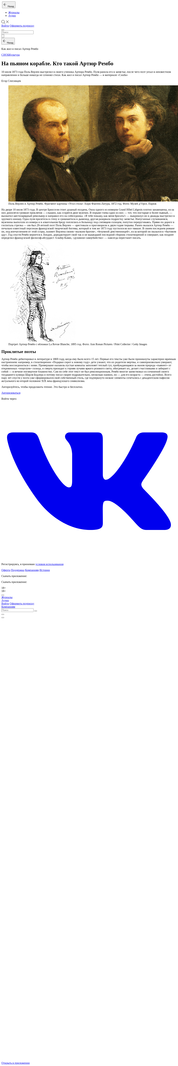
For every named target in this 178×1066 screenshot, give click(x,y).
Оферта (5, 570)
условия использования (49, 564)
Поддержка (17, 570)
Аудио (12, 15)
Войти (5, 25)
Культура (14, 54)
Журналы (13, 12)
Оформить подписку (22, 25)
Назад (10, 6)
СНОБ (5, 54)
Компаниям (32, 570)
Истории (44, 570)
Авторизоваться (10, 392)
